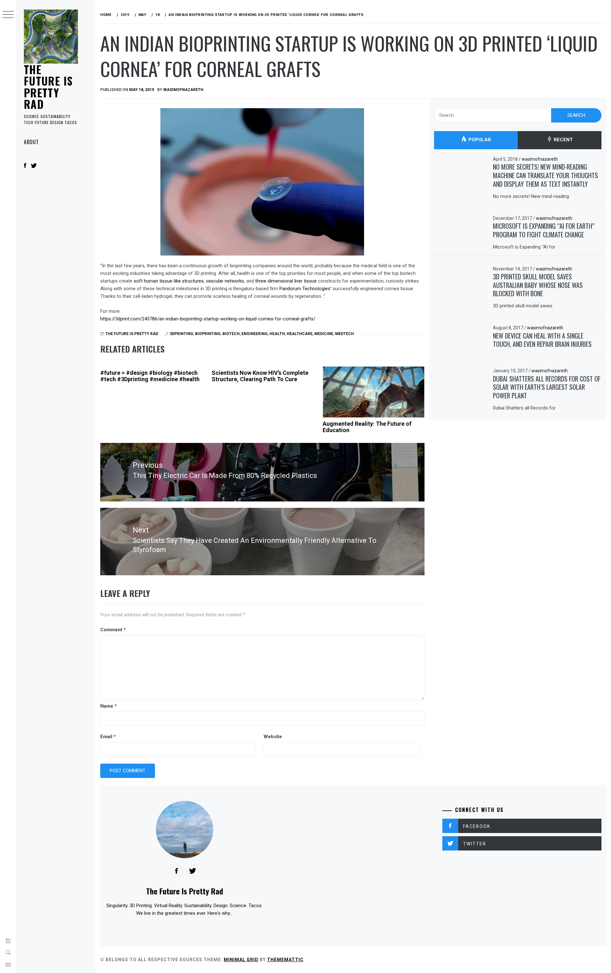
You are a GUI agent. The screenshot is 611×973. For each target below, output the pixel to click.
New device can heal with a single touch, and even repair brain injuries (542, 340)
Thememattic (285, 959)
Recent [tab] (562, 140)
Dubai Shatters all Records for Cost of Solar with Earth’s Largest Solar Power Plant (546, 387)
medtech (344, 334)
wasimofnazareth (183, 90)
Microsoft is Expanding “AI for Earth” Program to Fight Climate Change (543, 230)
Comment (113, 630)
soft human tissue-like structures (169, 281)
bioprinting (208, 334)
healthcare (300, 334)
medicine (323, 334)
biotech (231, 334)
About (31, 142)
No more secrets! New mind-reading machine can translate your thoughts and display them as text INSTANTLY (545, 175)
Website (272, 736)
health (277, 334)
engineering (255, 334)
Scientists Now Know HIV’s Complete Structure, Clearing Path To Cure (260, 375)
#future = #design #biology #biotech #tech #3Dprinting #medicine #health (150, 375)
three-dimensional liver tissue (286, 281)
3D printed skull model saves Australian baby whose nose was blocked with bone (538, 285)
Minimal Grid (241, 959)
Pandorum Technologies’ (305, 288)
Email (108, 736)
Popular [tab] (479, 140)
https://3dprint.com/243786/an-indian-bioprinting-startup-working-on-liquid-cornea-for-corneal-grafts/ (207, 319)
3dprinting (181, 334)
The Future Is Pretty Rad (48, 86)
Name (108, 706)
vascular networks (225, 281)
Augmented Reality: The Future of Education (367, 426)
